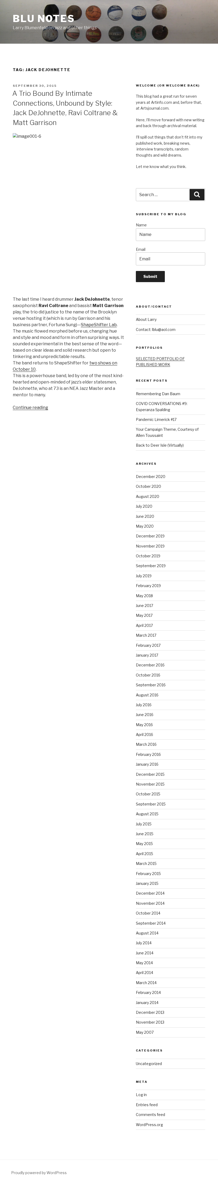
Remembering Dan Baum (158, 393)
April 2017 (144, 625)
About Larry (146, 319)
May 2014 (144, 962)
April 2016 (144, 734)
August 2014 (147, 933)
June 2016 (144, 714)
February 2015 (148, 873)
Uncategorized (149, 1063)
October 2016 (148, 675)
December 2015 (150, 774)
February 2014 (148, 992)
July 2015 (144, 824)
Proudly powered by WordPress (39, 1172)
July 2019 (144, 576)
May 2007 (145, 1032)
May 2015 (144, 843)
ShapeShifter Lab (99, 324)
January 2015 (147, 883)
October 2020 (148, 486)
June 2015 (144, 833)
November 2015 (150, 784)
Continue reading (30, 407)
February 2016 (148, 754)
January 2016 (147, 764)
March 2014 (146, 982)
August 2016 (147, 695)
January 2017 (147, 655)
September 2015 (151, 804)
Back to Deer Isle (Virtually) (160, 445)
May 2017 (144, 615)
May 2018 (144, 595)
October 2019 (148, 556)
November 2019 (150, 546)
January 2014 (147, 1002)
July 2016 (144, 705)
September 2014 (151, 923)
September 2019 (151, 565)
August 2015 (147, 814)
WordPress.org (149, 1124)
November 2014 (150, 903)
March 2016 (146, 744)
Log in (141, 1094)
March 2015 (146, 863)
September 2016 (151, 685)
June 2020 (145, 516)
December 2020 (150, 476)
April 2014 (144, 972)
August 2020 (147, 496)
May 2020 (145, 526)
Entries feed (147, 1104)
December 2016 (150, 665)
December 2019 (150, 536)
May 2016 (144, 724)
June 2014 (144, 953)
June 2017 (144, 605)
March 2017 (146, 635)
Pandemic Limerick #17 (156, 419)
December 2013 (150, 1012)
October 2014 (148, 913)
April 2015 (144, 853)
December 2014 (150, 893)
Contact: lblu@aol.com (155, 329)
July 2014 (144, 943)
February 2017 (148, 645)
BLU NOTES (44, 18)
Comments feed (150, 1114)
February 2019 (148, 585)
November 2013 (150, 1022)
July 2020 (144, 506)
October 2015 (148, 794)
